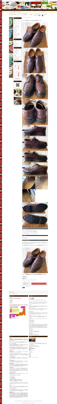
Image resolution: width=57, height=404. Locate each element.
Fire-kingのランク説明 (16, 59)
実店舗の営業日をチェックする (32, 350)
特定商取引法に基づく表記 (27, 286)
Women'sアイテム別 (16, 44)
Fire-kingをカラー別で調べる (17, 40)
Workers (37, 15)
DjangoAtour (35, 15)
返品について (23, 286)
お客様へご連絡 (15, 51)
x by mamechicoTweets (16, 105)
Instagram (41, 15)
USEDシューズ (45, 14)
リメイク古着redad (42, 14)
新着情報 (15, 55)
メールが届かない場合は (16, 50)
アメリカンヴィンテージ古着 (36, 14)
